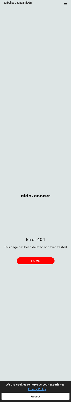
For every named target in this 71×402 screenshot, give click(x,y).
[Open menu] (65, 6)
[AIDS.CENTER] (19, 4)
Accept (35, 396)
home (35, 261)
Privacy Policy (37, 389)
